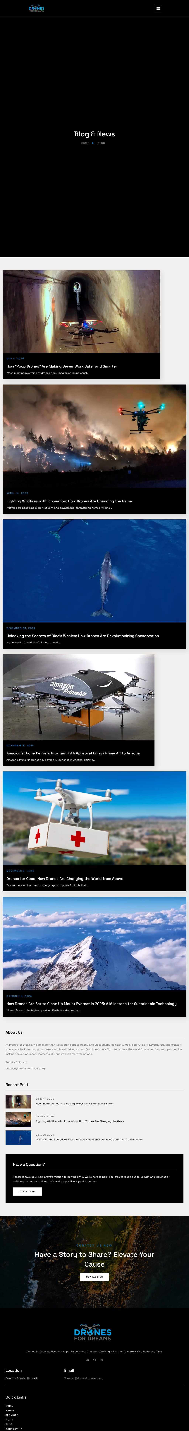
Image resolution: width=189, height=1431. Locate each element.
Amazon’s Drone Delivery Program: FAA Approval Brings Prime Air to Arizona (73, 753)
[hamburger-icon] (158, 8)
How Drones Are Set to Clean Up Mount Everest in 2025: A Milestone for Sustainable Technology (91, 1003)
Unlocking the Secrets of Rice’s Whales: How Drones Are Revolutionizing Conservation (82, 635)
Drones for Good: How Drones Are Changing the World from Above (64, 878)
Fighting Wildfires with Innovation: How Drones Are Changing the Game (69, 501)
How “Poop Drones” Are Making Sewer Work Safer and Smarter (61, 366)
